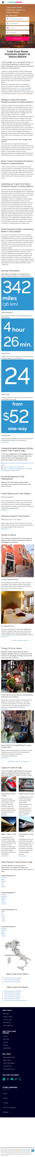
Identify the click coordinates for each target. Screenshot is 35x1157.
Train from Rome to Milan (12, 998)
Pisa (2, 883)
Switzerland (7, 1048)
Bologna (3, 928)
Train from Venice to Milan (12, 980)
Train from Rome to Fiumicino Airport (15, 1000)
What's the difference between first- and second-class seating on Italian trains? (17, 469)
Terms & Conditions (9, 1107)
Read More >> (5, 510)
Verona (3, 904)
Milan (3, 879)
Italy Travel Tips (8, 1025)
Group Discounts (8, 1069)
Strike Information (9, 1063)
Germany (6, 1039)
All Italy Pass (7, 1066)
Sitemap (5, 1112)
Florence (3, 877)
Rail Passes (6, 1022)
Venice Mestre (20, 88)
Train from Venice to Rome (12, 982)
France (5, 1036)
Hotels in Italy (7, 1017)
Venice (3, 887)
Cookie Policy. (6, 1155)
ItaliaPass (6, 1014)
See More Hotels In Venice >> (20, 640)
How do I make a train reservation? (13, 467)
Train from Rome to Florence (12, 991)
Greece (5, 1045)
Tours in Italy (7, 1019)
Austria (5, 1042)
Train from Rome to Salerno (12, 997)
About (5, 1093)
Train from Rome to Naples (12, 993)
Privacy (5, 1098)
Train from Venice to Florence (13, 978)
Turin (3, 885)
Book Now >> (5, 442)
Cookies (5, 1103)
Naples (3, 881)
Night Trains (7, 1060)
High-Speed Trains (9, 1057)
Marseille (4, 896)
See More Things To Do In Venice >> (19, 761)
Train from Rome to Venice (12, 995)
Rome (3, 900)
